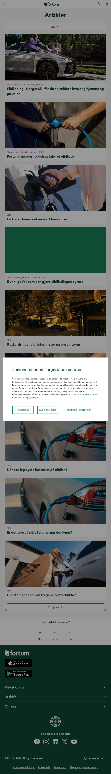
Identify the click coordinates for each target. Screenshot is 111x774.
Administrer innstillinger (78, 410)
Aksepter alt (23, 410)
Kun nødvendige (47, 410)
